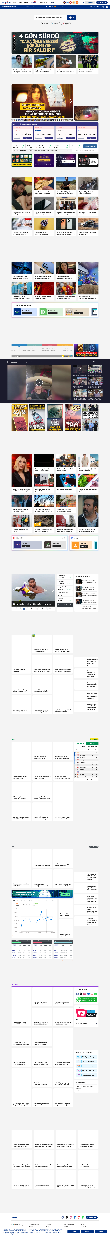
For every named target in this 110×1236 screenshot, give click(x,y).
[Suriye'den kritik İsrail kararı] (47, 120)
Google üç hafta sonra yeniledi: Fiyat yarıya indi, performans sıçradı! (87, 1186)
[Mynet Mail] (107, 7)
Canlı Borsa (95, 846)
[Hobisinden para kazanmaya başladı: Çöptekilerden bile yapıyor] (66, 1156)
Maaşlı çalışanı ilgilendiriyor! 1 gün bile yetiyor (91, 888)
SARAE (13, 958)
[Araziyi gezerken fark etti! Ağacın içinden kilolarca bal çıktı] (21, 701)
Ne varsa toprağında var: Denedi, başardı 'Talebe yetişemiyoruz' (87, 1146)
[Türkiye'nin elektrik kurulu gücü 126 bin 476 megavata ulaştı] (44, 501)
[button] (3, 2)
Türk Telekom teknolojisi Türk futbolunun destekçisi (21, 1186)
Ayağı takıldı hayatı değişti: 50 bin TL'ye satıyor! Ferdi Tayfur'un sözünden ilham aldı (92, 900)
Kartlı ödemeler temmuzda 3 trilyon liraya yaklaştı (44, 1165)
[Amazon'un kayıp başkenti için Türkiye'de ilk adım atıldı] (80, 673)
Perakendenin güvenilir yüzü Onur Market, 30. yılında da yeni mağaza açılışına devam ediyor (65, 1147)
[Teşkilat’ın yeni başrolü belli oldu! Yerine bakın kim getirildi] (63, 691)
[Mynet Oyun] (22, 160)
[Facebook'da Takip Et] (77, 994)
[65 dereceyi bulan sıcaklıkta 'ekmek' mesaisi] (66, 460)
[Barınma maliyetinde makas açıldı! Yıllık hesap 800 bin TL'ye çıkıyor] (68, 120)
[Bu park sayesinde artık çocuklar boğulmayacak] (66, 501)
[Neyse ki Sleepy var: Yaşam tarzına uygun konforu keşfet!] (41, 120)
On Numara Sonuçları (88, 1075)
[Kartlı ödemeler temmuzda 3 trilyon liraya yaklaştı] (44, 1156)
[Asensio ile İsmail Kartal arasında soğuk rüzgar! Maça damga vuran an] (66, 120)
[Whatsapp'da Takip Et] (95, 994)
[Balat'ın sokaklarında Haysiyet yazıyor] (88, 1156)
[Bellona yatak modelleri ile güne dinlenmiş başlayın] (22, 1136)
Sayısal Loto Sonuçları (88, 1061)
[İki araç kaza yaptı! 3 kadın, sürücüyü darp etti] (39, 120)
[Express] (73, 2)
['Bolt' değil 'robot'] (18, 120)
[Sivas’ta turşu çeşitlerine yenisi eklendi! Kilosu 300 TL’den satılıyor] (61, 120)
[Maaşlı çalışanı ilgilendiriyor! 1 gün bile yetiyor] (80, 888)
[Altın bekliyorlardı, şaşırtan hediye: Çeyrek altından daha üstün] (42, 681)
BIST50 (23, 900)
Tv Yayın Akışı (80, 1020)
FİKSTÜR (92, 743)
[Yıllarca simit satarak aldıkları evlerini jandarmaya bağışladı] (66, 203)
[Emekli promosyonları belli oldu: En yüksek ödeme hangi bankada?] (14, 120)
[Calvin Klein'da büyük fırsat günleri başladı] (44, 480)
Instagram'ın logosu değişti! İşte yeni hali (65, 1186)
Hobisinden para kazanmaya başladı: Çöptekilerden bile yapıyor (65, 1166)
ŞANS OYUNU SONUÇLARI (84, 1052)
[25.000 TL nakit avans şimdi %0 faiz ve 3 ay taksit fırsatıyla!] (29, 120)
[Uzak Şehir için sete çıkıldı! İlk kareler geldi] (22, 193)
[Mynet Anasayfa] (8, 2)
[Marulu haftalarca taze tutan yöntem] (88, 480)
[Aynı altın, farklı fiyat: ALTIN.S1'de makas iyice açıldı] (33, 120)
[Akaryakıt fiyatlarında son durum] (22, 521)
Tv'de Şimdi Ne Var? (82, 1023)
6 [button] (35, 609)
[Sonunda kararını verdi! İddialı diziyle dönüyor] (42, 1034)
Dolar (38, 900)
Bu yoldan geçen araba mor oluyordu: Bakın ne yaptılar (92, 695)
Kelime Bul (83, 1226)
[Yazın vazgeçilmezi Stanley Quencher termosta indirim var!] (42, 661)
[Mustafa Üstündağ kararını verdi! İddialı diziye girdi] (88, 511)
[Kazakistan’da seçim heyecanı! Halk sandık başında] (22, 288)
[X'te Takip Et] (67, 1217)
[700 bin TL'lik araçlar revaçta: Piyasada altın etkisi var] (70, 120)
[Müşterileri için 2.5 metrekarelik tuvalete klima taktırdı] (88, 278)
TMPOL (14, 955)
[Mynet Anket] (76, 2)
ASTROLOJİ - (68, 158)
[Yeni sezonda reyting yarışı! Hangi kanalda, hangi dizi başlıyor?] (21, 1084)
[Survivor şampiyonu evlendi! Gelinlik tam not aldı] (63, 1014)
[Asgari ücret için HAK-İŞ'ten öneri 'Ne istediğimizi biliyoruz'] (80, 877)
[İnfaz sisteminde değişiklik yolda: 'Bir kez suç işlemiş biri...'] (64, 120)
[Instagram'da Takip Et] (84, 994)
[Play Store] (17, 1224)
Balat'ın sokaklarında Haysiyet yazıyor (86, 1165)
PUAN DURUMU (80, 743)
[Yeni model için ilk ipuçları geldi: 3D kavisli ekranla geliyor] (44, 460)
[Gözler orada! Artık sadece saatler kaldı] (21, 865)
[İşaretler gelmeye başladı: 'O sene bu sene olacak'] (66, 925)
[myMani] (33, 2)
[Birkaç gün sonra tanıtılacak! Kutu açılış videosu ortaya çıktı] (44, 268)
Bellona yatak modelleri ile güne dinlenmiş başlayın (21, 1145)
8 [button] (42, 609)
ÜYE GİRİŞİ (90, 2)
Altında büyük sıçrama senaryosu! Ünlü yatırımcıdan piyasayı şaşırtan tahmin (27, 6)
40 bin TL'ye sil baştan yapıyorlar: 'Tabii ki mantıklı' (92, 910)
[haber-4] (73, 418)
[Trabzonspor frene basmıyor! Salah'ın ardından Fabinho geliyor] (45, 120)
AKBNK (56, 953)
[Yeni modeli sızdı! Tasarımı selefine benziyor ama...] (44, 203)
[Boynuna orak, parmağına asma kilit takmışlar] (80, 685)
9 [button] (46, 609)
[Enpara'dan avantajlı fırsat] (43, 120)
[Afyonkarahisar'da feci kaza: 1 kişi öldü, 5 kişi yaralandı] (80, 662)
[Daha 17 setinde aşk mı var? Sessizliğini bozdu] (22, 501)
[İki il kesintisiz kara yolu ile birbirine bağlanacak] (16, 120)
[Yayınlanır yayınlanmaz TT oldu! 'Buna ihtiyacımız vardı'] (42, 993)
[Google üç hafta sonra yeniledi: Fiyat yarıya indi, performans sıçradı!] (88, 1176)
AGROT (35, 948)
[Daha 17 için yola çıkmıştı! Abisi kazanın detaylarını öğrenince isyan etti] (63, 1074)
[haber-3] (55, 418)
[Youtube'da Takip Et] (92, 994)
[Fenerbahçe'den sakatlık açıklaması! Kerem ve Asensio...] (21, 758)
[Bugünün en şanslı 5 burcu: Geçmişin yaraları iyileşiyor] (22, 268)
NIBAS (13, 950)
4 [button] (27, 609)
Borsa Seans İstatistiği (69, 1224)
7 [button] (38, 609)
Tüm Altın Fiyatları (63, 605)
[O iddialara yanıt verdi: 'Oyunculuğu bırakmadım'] (66, 268)
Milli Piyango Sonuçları (89, 1057)
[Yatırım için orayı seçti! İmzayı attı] (21, 651)
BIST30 (30, 900)
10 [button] (50, 609)
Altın (53, 900)
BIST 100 (17, 904)
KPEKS (13, 948)
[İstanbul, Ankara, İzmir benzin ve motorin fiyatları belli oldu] (63, 641)
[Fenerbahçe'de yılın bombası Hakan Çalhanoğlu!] (53, 120)
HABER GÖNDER (96, 6)
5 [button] (31, 609)
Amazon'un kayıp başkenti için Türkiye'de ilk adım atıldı (92, 673)
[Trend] (64, 2)
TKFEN (35, 958)
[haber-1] (20, 418)
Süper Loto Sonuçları (88, 1066)
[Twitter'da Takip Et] (81, 993)
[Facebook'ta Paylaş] (85, 1091)
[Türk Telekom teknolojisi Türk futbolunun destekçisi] (22, 1176)
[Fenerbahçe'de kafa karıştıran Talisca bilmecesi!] (42, 788)
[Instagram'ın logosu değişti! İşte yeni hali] (66, 1176)
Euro (46, 900)
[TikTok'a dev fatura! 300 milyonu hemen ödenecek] (66, 480)
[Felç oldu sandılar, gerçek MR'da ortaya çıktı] (12, 120)
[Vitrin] (67, 2)
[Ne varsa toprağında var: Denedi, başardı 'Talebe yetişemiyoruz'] (88, 1136)
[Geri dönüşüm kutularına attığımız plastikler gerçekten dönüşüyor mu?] (42, 641)
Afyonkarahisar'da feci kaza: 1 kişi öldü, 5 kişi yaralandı (92, 662)
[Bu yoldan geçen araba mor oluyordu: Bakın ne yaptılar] (80, 696)
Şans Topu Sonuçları (88, 1070)
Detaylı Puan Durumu (92, 779)
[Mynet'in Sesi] (44, 160)
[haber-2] (37, 418)
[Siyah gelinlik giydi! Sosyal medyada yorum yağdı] (63, 1094)
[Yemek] (70, 2)
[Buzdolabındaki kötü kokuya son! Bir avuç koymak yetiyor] (63, 661)
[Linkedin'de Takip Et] (88, 994)
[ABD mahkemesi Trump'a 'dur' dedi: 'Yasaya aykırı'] (42, 101)
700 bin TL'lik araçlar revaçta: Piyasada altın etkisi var (92, 921)
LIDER (34, 955)
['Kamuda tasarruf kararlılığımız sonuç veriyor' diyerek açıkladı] (42, 875)
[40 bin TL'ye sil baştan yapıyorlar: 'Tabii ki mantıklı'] (72, 120)
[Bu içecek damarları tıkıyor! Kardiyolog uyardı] (44, 288)
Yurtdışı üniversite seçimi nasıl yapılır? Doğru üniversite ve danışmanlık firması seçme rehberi (21, 1167)
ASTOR (56, 955)
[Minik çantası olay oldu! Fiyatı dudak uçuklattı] (42, 1014)
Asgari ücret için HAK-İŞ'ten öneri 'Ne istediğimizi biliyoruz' (92, 876)
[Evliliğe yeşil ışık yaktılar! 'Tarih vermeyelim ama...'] (63, 993)
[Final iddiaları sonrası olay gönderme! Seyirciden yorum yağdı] (42, 1074)
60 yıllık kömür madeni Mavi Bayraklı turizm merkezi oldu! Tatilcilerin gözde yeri (91, 708)
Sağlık (47, 1226)
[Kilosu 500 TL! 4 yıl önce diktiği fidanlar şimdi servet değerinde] (66, 183)
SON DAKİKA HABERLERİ (8, 6)
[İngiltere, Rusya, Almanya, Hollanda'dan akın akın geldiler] (21, 681)
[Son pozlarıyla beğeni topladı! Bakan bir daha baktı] (21, 1003)
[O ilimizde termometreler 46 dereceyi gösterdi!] (42, 701)
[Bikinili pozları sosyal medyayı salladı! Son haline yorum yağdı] (21, 1034)
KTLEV (55, 958)
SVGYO (35, 953)
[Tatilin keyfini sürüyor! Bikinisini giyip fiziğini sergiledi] (21, 1054)
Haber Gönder (92, 1217)
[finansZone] (86, 350)
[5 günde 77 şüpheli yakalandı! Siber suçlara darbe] (88, 183)
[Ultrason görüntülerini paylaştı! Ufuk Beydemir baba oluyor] (55, 120)
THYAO (56, 948)
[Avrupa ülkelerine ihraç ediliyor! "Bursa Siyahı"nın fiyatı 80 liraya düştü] (57, 120)
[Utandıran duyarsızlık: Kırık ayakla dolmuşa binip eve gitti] (31, 120)
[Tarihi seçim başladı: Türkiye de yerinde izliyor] (49, 120)
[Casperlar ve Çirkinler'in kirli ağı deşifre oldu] (37, 120)
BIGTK (13, 953)
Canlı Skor (95, 739)
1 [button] (16, 609)
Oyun (82, 1224)
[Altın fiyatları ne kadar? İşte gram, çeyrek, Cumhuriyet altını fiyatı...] (44, 183)
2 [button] (20, 609)
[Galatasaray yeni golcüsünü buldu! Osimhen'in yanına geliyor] (21, 808)
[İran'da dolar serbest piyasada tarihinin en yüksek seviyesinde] (42, 855)
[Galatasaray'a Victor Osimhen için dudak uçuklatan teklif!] (42, 748)
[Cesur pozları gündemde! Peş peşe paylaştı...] (42, 1094)
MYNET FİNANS (21, 150)
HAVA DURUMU (49, 6)
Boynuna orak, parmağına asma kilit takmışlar (92, 684)
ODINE (34, 950)
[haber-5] (90, 418)
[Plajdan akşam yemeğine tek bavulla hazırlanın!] (88, 460)
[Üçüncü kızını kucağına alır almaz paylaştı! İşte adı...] (63, 1044)
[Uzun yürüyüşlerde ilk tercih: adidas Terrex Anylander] (44, 521)
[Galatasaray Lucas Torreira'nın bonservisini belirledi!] (66, 288)
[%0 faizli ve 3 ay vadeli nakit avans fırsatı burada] (88, 203)
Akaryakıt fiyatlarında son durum (42, 1186)
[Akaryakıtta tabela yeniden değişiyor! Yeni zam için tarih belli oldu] (59, 120)
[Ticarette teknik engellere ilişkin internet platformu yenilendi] (66, 521)
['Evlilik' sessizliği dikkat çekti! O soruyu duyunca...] (42, 1054)
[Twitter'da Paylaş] (88, 1091)
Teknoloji (48, 1224)
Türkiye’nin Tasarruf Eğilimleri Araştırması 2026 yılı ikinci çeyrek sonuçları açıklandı (44, 1146)
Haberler (31, 1226)
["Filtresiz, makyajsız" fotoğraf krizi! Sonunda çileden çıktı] (22, 470)
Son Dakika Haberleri (34, 1224)
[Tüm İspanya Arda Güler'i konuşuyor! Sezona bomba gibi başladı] (35, 120)
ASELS (55, 950)
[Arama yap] (83, 2)
